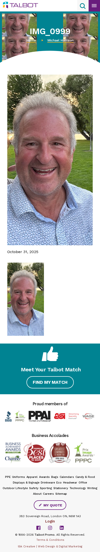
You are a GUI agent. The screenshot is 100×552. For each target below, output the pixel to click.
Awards (44, 477)
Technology (77, 488)
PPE (8, 477)
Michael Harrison (60, 40)
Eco (59, 482)
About (37, 493)
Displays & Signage (26, 482)
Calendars (67, 477)
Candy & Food (85, 477)
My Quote (52, 505)
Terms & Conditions (50, 540)
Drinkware (48, 482)
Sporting (46, 488)
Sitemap (61, 493)
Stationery (60, 488)
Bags (54, 477)
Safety (33, 488)
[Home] (22, 5)
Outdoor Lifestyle (15, 488)
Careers (48, 493)
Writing (92, 488)
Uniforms (18, 477)
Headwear (70, 482)
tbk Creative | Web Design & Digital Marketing (50, 546)
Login (50, 521)
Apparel (32, 477)
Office (83, 482)
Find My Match (50, 382)
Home (31, 40)
